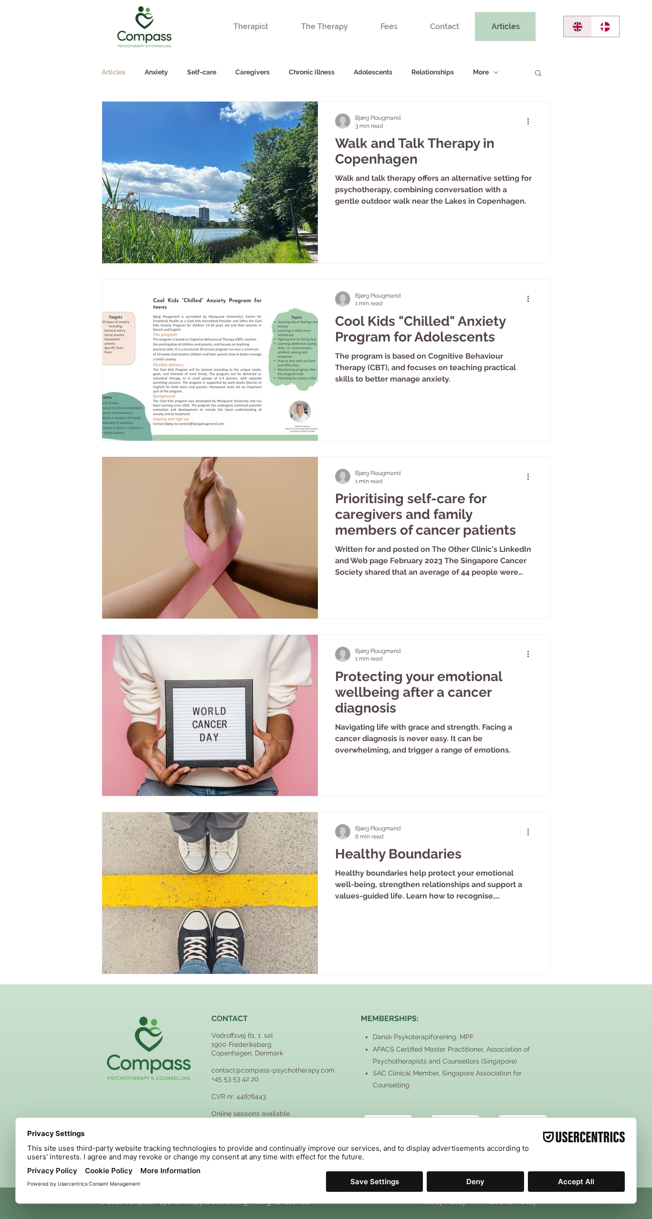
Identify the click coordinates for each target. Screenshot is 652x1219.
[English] (577, 26)
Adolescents (373, 72)
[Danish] (605, 26)
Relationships (432, 72)
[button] (538, 74)
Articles (114, 72)
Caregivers (252, 72)
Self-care (201, 72)
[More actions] (531, 121)
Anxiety (156, 72)
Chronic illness (312, 72)
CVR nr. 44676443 (238, 1096)
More (481, 72)
